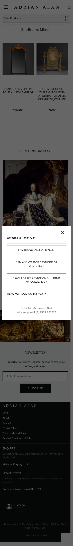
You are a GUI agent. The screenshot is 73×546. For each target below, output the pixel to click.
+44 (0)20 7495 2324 (39, 308)
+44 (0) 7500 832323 (43, 312)
